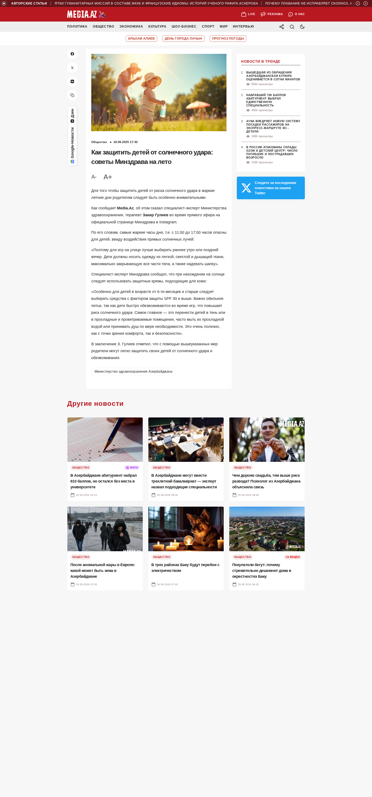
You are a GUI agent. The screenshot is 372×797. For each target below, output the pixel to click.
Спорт (208, 26)
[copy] (72, 95)
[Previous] (358, 3)
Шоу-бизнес (184, 26)
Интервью (243, 26)
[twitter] (72, 67)
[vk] (72, 81)
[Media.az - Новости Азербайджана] (86, 14)
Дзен (72, 113)
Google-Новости (72, 142)
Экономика (131, 26)
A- (93, 177)
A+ (107, 177)
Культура (157, 26)
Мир (224, 26)
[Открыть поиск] (291, 26)
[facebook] (72, 54)
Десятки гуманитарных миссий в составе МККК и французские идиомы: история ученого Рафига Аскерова (137, 3)
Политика (77, 26)
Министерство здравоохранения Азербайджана (134, 371)
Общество (104, 26)
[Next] (365, 3)
